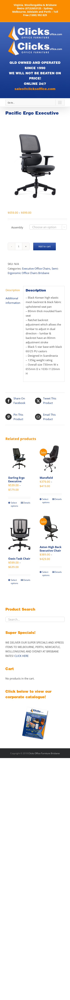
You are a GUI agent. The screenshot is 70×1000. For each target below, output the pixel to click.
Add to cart (44, 246)
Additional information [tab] (13, 300)
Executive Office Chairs (36, 268)
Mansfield (46, 477)
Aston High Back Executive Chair (50, 548)
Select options (14, 504)
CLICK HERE (21, 656)
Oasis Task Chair (19, 558)
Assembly (17, 227)
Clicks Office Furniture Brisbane (44, 753)
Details (26, 502)
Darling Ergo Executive (16, 479)
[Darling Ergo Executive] (19, 458)
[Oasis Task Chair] (19, 533)
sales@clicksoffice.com (35, 89)
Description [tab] (13, 290)
